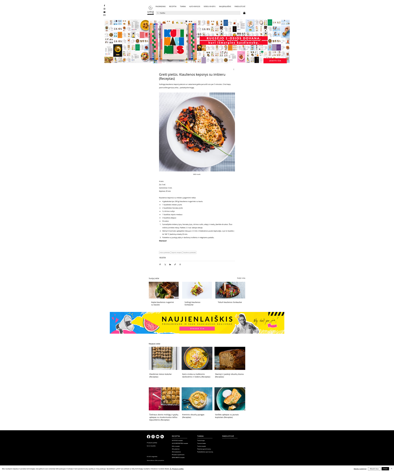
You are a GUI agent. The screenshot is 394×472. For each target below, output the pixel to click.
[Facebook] (148, 436)
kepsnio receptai (177, 252)
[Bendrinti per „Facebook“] (160, 264)
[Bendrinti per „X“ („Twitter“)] (165, 264)
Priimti (385, 469)
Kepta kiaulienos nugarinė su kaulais (162, 303)
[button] (244, 12)
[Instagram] (153, 436)
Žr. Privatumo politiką (177, 469)
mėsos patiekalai (165, 252)
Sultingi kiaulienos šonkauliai (192, 303)
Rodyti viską (241, 278)
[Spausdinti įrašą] (180, 264)
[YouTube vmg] (104, 12)
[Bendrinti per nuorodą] (175, 264)
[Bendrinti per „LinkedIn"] (170, 264)
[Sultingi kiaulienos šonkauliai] (197, 290)
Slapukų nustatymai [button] (360, 469)
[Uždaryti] (391, 468)
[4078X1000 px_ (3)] (197, 41)
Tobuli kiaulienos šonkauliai (230, 302)
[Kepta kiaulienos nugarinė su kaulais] (164, 290)
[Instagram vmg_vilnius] (104, 9)
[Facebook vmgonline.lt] (104, 5)
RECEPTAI (162, 257)
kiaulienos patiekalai (189, 252)
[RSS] (162, 436)
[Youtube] (157, 436)
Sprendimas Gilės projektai (155, 460)
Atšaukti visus (374, 469)
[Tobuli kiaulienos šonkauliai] (230, 290)
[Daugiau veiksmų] (234, 69)
